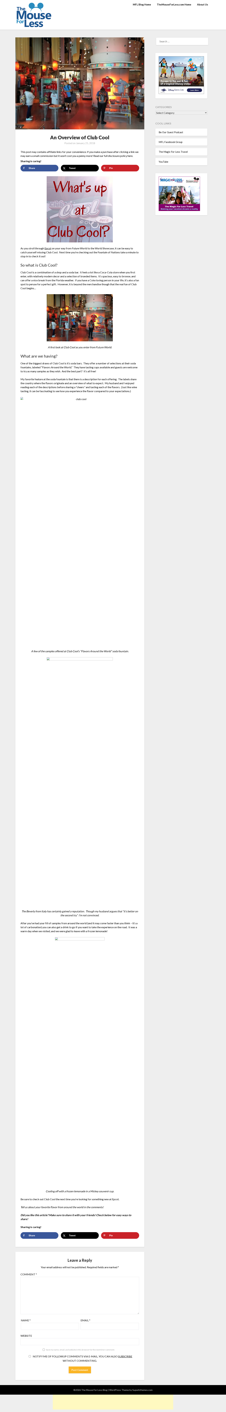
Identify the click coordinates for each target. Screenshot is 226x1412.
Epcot (48, 248)
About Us (202, 4)
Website (26, 1335)
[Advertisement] (113, 1402)
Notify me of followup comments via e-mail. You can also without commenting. (82, 1358)
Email (85, 1320)
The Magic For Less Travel (173, 151)
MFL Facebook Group (170, 141)
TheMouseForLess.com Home (174, 4)
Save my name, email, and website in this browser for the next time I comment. (80, 1349)
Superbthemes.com (142, 1390)
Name (26, 1320)
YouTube (163, 161)
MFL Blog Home (142, 4)
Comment (29, 1274)
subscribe (125, 1356)
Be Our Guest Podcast (171, 132)
